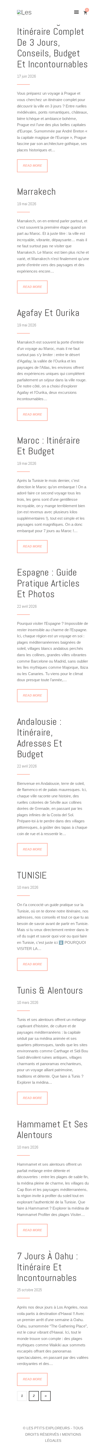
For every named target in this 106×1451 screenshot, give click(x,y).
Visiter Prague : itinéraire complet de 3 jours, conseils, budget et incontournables (52, 42)
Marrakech (36, 191)
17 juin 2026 (26, 76)
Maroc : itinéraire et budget (48, 446)
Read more (32, 165)
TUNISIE (32, 875)
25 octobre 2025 (29, 1289)
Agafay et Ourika (48, 312)
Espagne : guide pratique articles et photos (48, 583)
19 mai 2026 (26, 203)
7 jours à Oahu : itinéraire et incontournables (47, 1267)
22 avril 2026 (27, 606)
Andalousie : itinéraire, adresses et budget (39, 738)
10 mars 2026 (27, 887)
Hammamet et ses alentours (52, 1129)
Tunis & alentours (50, 990)
